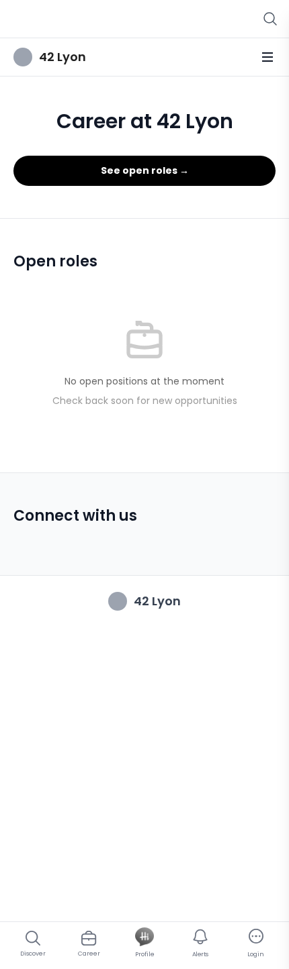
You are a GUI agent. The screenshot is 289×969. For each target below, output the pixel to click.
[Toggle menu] (267, 57)
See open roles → (145, 170)
